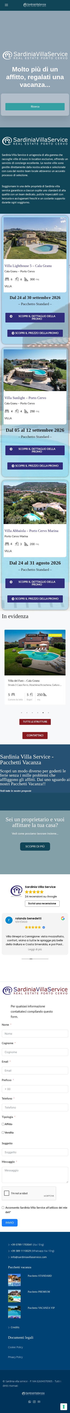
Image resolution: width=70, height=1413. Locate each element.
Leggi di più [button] (35, 949)
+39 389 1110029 (21, 1250)
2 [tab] (27, 712)
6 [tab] (48, 712)
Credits (15, 1327)
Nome (5, 1025)
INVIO (10, 1222)
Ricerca (35, 106)
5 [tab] (43, 712)
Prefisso (6, 1080)
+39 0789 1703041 (21, 1244)
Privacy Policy (15, 1357)
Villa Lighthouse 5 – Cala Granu (28, 266)
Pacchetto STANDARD (40, 1276)
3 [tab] (32, 712)
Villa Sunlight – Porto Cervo (25, 398)
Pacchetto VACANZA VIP (41, 1308)
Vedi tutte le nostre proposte (15, 790)
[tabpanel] (35, 667)
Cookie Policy (15, 1347)
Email (5, 1061)
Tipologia (7, 1117)
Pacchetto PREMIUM (39, 1291)
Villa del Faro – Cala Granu (23, 680)
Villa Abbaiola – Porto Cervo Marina (31, 531)
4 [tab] (37, 712)
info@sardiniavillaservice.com (29, 1257)
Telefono (7, 1098)
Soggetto (7, 1143)
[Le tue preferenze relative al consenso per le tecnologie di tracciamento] (63, 1406)
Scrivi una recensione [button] (42, 903)
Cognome (7, 1043)
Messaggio (8, 1162)
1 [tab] (21, 712)
